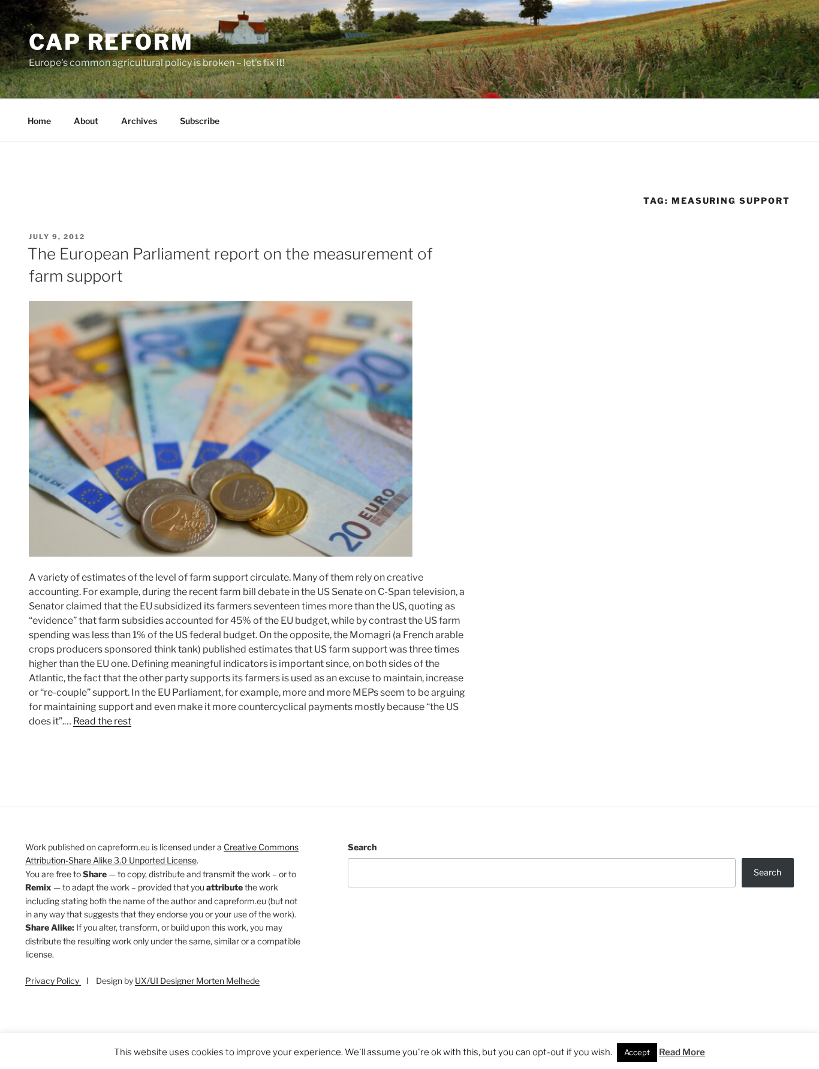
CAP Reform (111, 42)
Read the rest (102, 721)
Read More (682, 1052)
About (86, 121)
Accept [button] (637, 1052)
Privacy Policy (53, 981)
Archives (139, 121)
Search (362, 847)
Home (39, 121)
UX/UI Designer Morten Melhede (197, 981)
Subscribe (199, 121)
